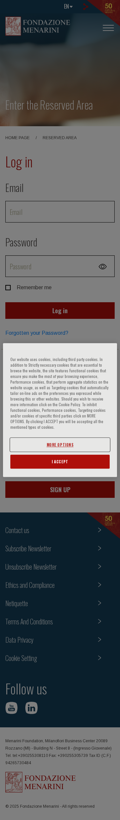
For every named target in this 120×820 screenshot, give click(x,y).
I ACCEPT (60, 461)
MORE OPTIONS (60, 444)
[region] (60, 410)
